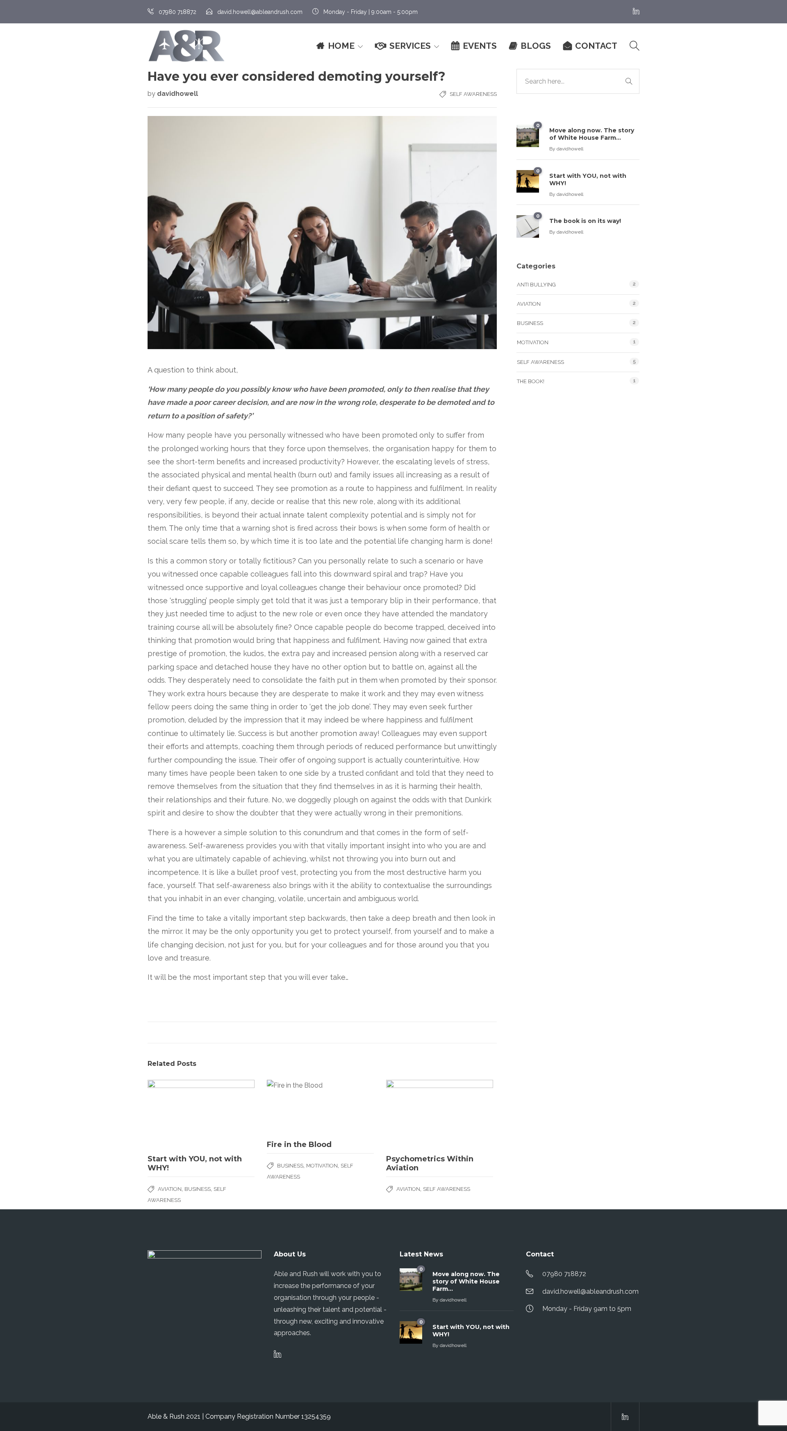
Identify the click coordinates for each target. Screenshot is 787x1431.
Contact (596, 46)
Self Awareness (473, 94)
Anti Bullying (536, 285)
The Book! (530, 381)
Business (197, 1189)
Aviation (170, 1189)
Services (410, 46)
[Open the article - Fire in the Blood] (320, 1106)
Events (480, 46)
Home (341, 46)
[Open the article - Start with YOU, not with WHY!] (201, 1114)
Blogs (536, 46)
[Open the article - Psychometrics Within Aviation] (439, 1114)
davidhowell (177, 94)
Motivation (322, 1166)
